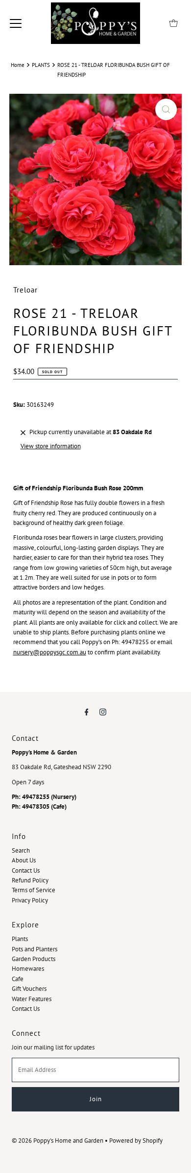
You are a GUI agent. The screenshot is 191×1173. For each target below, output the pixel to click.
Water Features (31, 999)
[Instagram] (102, 711)
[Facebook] (87, 711)
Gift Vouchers (29, 988)
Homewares (28, 968)
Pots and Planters (34, 949)
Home (17, 64)
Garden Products (33, 959)
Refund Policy (30, 880)
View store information (51, 446)
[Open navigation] (15, 23)
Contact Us (26, 870)
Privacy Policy (30, 900)
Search (21, 850)
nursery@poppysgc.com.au (49, 652)
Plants (20, 939)
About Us (24, 860)
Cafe (18, 979)
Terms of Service (33, 890)
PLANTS (41, 64)
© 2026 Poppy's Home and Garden (57, 1140)
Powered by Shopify (136, 1140)
